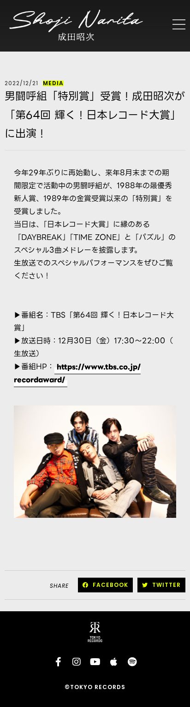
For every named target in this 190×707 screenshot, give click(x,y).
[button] (105, 585)
